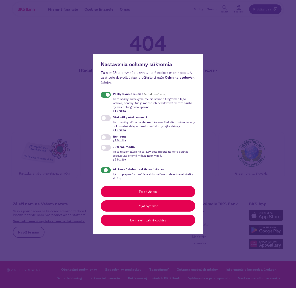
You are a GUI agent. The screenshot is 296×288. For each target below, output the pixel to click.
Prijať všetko (148, 191)
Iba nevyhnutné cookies (148, 220)
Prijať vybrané (148, 206)
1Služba (119, 110)
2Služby (119, 140)
